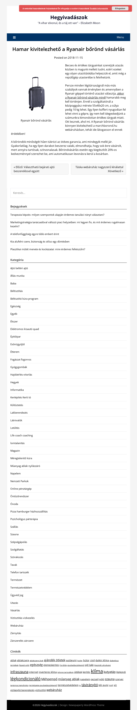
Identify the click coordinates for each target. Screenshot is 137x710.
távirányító (90, 685)
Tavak (13, 564)
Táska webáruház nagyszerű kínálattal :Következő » (99, 169)
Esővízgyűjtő (17, 344)
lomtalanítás (17, 443)
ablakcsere (23, 660)
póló (101, 679)
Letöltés (14, 427)
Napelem (15, 473)
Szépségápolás (18, 542)
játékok (78, 672)
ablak (13, 660)
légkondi (121, 672)
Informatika (17, 389)
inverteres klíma (48, 672)
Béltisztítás (16, 291)
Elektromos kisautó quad (24, 329)
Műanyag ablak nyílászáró (25, 466)
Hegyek (14, 382)
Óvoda (14, 504)
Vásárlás (15, 610)
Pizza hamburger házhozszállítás (29, 511)
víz (115, 685)
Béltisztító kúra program (24, 298)
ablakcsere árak (36, 660)
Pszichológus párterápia (24, 519)
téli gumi (103, 685)
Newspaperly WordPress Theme (86, 705)
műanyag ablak (69, 679)
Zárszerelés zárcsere (22, 640)
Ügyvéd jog (16, 595)
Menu (120, 37)
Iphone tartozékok (65, 672)
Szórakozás (16, 557)
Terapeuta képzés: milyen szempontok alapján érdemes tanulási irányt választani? (57, 214)
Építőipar (15, 336)
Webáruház (16, 625)
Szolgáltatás (17, 549)
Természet (16, 579)
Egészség (15, 306)
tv (80, 685)
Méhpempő (49, 679)
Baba (13, 283)
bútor (86, 660)
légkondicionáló (25, 678)
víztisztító (40, 690)
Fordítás (63, 665)
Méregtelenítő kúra (21, 458)
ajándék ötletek (54, 660)
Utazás (14, 602)
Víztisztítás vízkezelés (22, 618)
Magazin (15, 450)
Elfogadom (120, 8)
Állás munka (17, 275)
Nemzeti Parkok (19, 481)
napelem (85, 679)
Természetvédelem (21, 587)
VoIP (111, 685)
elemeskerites (51, 665)
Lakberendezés (19, 412)
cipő (92, 660)
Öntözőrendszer (19, 496)
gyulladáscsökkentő (76, 665)
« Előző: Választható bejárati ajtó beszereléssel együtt (34, 169)
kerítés (86, 672)
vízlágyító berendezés (22, 690)
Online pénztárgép (21, 488)
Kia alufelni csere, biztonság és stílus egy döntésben (40, 241)
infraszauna (19, 671)
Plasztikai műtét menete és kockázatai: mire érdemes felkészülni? (47, 249)
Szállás (14, 526)
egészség (36, 665)
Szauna (14, 534)
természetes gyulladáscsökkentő (43, 685)
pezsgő (95, 679)
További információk (99, 8)
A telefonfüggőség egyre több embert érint (34, 234)
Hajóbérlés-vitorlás (21, 374)
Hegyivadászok (69, 17)
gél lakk (89, 665)
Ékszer (14, 321)
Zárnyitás (15, 633)
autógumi (71, 660)
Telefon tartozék (19, 572)
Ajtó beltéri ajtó (19, 268)
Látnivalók (16, 420)
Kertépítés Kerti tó (20, 397)
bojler (80, 660)
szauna (110, 679)
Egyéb (13, 313)
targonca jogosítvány (19, 685)
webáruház (54, 690)
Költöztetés (16, 405)
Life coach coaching (21, 435)
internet (33, 672)
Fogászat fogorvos (20, 359)
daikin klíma (102, 660)
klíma (97, 671)
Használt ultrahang (102, 665)
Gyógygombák (18, 367)
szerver (119, 679)
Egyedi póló (24, 665)
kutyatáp (110, 672)
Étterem (14, 351)
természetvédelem (68, 685)
